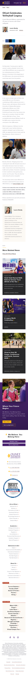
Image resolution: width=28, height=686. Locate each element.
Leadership (13, 565)
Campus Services (13, 514)
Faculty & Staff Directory (13, 536)
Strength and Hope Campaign (13, 622)
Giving (13, 567)
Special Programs (13, 540)
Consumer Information (13, 575)
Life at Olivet (13, 504)
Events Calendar (13, 613)
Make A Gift (13, 605)
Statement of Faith (13, 573)
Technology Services (13, 516)
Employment (13, 625)
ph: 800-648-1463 (14, 467)
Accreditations (13, 534)
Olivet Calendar (13, 518)
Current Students (13, 586)
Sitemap (17, 673)
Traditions (13, 569)
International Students (13, 551)
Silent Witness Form (10, 670)
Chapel (13, 607)
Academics (13, 526)
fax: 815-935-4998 (14, 471)
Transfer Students (13, 553)
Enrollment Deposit (13, 611)
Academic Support (13, 538)
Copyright (8, 661)
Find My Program (13, 555)
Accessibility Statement (17, 661)
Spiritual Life (13, 506)
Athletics (21, 30)
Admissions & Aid (13, 546)
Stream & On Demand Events (13, 617)
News (8, 7)
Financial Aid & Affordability (13, 549)
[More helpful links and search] (23, 2)
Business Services (13, 577)
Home (4, 7)
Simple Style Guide (20, 670)
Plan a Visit (6, 421)
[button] (16, 3)
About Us (13, 563)
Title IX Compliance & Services (18, 667)
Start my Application (8, 425)
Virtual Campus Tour (13, 629)
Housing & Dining (13, 512)
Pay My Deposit (13, 557)
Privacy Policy (7, 667)
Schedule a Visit (14, 441)
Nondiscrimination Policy (9, 664)
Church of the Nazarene (13, 571)
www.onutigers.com (18, 184)
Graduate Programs (13, 530)
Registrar (13, 532)
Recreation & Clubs (13, 510)
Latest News (13, 609)
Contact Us (15, 475)
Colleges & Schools (13, 528)
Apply (13, 547)
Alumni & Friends (13, 590)
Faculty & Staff (13, 588)
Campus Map (13, 520)
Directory (13, 627)
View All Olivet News (9, 254)
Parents (13, 592)
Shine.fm (12, 673)
